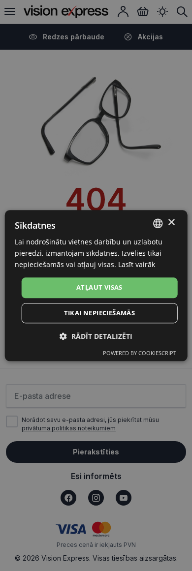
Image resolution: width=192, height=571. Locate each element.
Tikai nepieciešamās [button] (99, 312)
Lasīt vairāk (136, 264)
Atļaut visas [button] (99, 287)
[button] (96, 336)
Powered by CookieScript (139, 353)
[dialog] (96, 285)
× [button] (171, 222)
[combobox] (157, 223)
